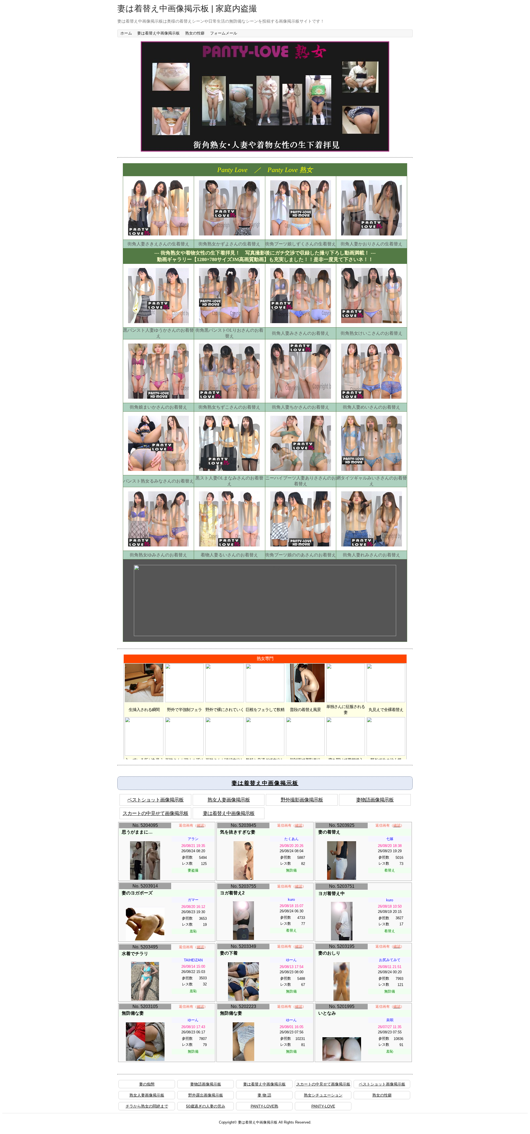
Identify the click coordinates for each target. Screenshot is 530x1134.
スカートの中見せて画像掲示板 (155, 813)
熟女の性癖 (195, 33)
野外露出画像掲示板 (205, 1095)
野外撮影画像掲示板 (302, 800)
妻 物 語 (264, 1095)
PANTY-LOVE (323, 1106)
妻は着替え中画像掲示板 (158, 33)
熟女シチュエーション (323, 1095)
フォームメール (223, 33)
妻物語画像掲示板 (375, 800)
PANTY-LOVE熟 (264, 1106)
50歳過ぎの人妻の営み (205, 1106)
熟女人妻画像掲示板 (229, 800)
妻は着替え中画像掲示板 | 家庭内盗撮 (187, 8)
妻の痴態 (147, 1084)
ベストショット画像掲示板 (155, 800)
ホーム (126, 33)
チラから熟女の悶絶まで (147, 1106)
